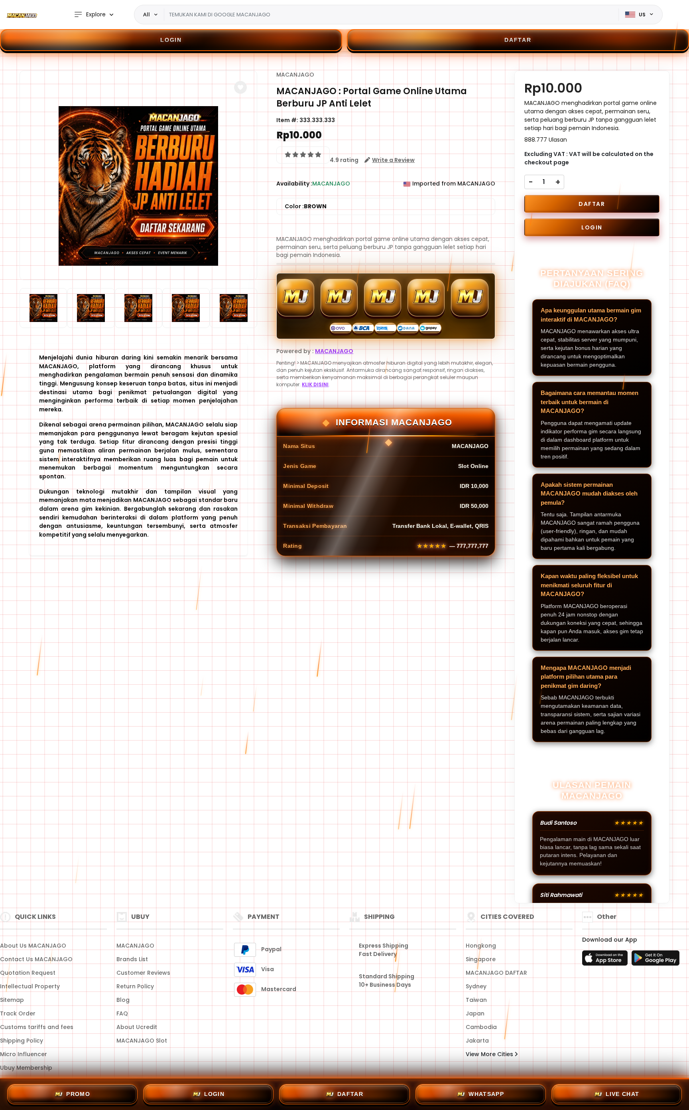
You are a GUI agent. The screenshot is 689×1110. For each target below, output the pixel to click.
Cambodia (481, 1027)
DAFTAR (518, 40)
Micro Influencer (23, 1054)
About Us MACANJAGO (33, 946)
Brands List (132, 959)
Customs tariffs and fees (36, 1027)
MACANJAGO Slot (141, 1041)
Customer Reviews (143, 973)
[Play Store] (655, 960)
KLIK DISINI (315, 384)
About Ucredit (136, 1027)
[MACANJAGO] (22, 15)
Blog (123, 1000)
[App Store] (606, 960)
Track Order (17, 1013)
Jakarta (477, 1041)
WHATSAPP (486, 1094)
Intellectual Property (30, 986)
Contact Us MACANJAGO (36, 959)
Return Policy (135, 986)
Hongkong (481, 946)
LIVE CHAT (623, 1094)
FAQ (122, 1013)
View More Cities (490, 1054)
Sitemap (12, 1000)
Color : (306, 206)
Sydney (476, 986)
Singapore (481, 959)
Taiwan (476, 1000)
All (146, 14)
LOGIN (171, 40)
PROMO (78, 1094)
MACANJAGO (295, 75)
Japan (475, 1013)
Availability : (294, 184)
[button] (240, 87)
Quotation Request (27, 973)
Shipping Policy (21, 1041)
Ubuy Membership (26, 1068)
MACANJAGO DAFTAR (496, 973)
